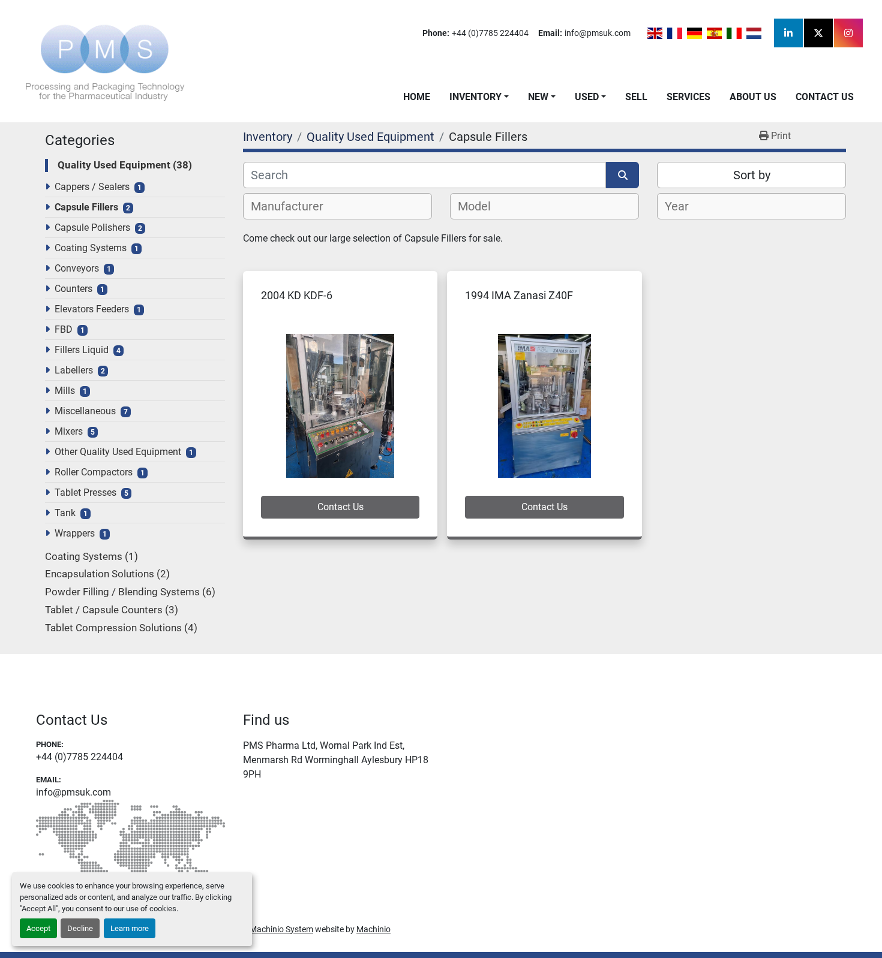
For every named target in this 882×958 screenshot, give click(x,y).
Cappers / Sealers (92, 186)
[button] (479, 97)
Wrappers (75, 533)
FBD (64, 329)
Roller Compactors (94, 472)
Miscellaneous (85, 411)
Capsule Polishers (92, 227)
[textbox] (294, 206)
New (538, 97)
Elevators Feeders (92, 309)
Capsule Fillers (86, 207)
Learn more (129, 928)
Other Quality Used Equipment (118, 451)
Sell (636, 97)
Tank (65, 513)
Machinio (373, 929)
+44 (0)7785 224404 (490, 33)
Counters (73, 288)
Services (688, 97)
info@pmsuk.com (598, 33)
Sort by (751, 175)
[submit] (622, 175)
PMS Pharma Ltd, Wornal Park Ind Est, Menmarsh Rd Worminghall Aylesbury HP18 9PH (335, 760)
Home (416, 97)
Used (587, 97)
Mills (65, 390)
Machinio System (281, 929)
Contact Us (825, 97)
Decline (80, 928)
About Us (753, 97)
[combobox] (337, 206)
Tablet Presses (85, 492)
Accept (38, 928)
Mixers (69, 431)
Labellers (74, 370)
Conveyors (77, 268)
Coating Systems (91, 248)
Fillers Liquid (82, 350)
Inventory (475, 97)
